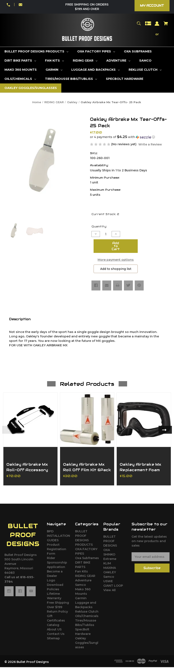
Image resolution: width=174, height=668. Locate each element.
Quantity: (99, 226)
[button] (130, 137)
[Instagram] (9, 591)
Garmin (81, 598)
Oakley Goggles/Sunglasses (86, 642)
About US (54, 629)
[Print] (117, 285)
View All (109, 590)
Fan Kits (81, 571)
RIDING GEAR (85, 576)
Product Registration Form (56, 549)
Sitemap (53, 638)
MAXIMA (109, 568)
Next (165, 430)
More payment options (116, 260)
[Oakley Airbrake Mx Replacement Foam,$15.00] (144, 420)
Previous (8, 430)
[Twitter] (128, 285)
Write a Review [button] (150, 144)
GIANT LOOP (113, 586)
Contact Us (56, 634)
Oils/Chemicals (86, 616)
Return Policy (57, 611)
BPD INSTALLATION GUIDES (58, 535)
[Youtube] (31, 591)
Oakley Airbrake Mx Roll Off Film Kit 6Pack (87, 467)
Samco (80, 585)
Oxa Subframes (87, 558)
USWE (108, 581)
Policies (53, 589)
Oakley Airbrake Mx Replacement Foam (140, 467)
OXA (106, 550)
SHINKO (109, 554)
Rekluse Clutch (86, 611)
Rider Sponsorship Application (57, 562)
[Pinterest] (139, 285)
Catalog (53, 625)
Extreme (109, 559)
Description (20, 319)
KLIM (107, 563)
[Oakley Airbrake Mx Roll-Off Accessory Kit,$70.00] (30, 420)
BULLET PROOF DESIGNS (110, 541)
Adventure (83, 580)
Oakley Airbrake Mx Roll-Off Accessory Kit (27, 469)
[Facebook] (96, 285)
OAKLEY (109, 572)
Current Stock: (105, 214)
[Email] (107, 285)
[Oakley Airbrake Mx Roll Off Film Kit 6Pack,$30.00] (87, 420)
